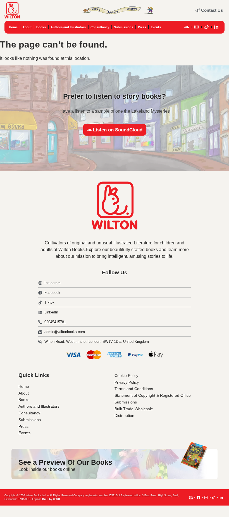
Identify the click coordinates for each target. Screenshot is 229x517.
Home (13, 27)
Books (41, 27)
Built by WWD (51, 499)
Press (142, 27)
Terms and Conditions (134, 388)
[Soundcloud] (186, 27)
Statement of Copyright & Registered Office (153, 395)
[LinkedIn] (216, 27)
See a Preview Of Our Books (65, 462)
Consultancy (99, 27)
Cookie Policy (126, 375)
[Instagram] (196, 27)
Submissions (123, 27)
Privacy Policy (127, 382)
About (27, 27)
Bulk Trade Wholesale (134, 409)
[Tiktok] (206, 27)
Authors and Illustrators (68, 27)
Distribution (124, 415)
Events (156, 27)
